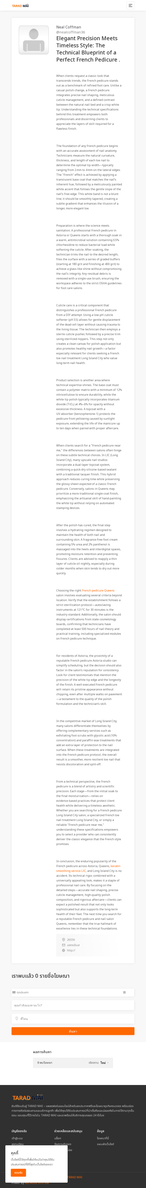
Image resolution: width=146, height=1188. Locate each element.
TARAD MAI (74, 1177)
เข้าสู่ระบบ (17, 1138)
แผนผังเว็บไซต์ (105, 1144)
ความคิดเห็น (61, 1156)
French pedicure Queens (98, 590)
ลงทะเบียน (18, 1144)
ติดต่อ (57, 1162)
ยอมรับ (18, 1173)
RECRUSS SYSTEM (37, 1183)
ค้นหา (73, 1031)
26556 (71, 940)
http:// (71, 950)
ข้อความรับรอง (62, 1144)
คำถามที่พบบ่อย (63, 1150)
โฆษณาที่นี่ (103, 1138)
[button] (104, 1063)
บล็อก (57, 1138)
